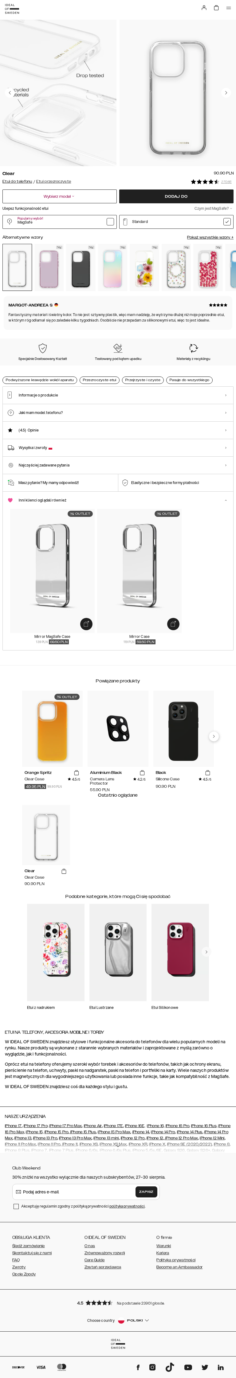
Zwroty (19, 1267)
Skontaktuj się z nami (32, 1253)
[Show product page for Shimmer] (113, 267)
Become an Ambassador (179, 1267)
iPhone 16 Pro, (178, 1126)
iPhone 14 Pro (163, 1132)
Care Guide (95, 1260)
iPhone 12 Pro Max (181, 1138)
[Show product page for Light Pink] (49, 267)
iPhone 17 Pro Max (65, 1126)
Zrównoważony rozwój (105, 1253)
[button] (118, 1303)
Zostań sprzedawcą (103, 1267)
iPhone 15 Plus (82, 1132)
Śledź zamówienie (28, 1246)
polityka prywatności (127, 1206)
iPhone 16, (155, 1126)
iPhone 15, (34, 1132)
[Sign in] (204, 8)
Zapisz (146, 1191)
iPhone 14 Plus (190, 1132)
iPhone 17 (13, 1126)
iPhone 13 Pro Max (75, 1138)
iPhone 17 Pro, (36, 1126)
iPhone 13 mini (106, 1138)
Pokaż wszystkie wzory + (210, 237)
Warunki (163, 1246)
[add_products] (86, 624)
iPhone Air (93, 1126)
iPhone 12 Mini (212, 1138)
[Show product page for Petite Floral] (176, 267)
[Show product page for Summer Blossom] (144, 267)
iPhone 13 (22, 1138)
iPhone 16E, (135, 1126)
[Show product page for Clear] (17, 267)
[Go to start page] (12, 9)
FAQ (16, 1260)
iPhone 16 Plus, (204, 1126)
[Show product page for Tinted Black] (81, 267)
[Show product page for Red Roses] (208, 267)
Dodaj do (176, 196)
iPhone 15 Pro (57, 1132)
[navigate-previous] (214, 736)
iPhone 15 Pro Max (114, 1132)
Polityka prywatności (175, 1260)
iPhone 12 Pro (133, 1138)
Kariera (162, 1253)
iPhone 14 (140, 1132)
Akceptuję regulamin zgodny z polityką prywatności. (83, 1206)
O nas (90, 1246)
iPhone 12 (155, 1138)
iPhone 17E (113, 1126)
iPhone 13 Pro (45, 1138)
